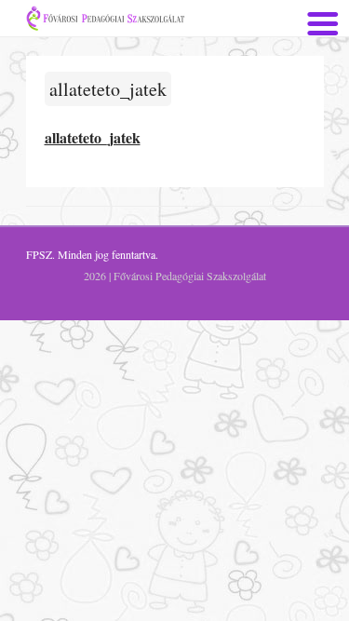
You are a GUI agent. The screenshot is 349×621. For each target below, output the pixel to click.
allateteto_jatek (108, 88)
